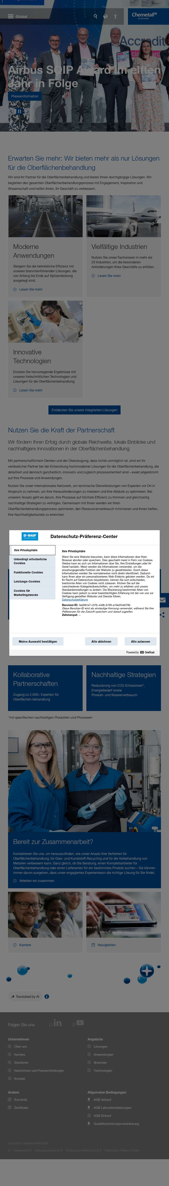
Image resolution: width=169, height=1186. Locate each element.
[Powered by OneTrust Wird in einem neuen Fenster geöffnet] (142, 653)
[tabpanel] (109, 585)
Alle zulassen (140, 641)
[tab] (32, 550)
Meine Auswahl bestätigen (38, 641)
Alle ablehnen (101, 641)
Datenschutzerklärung (75, 599)
